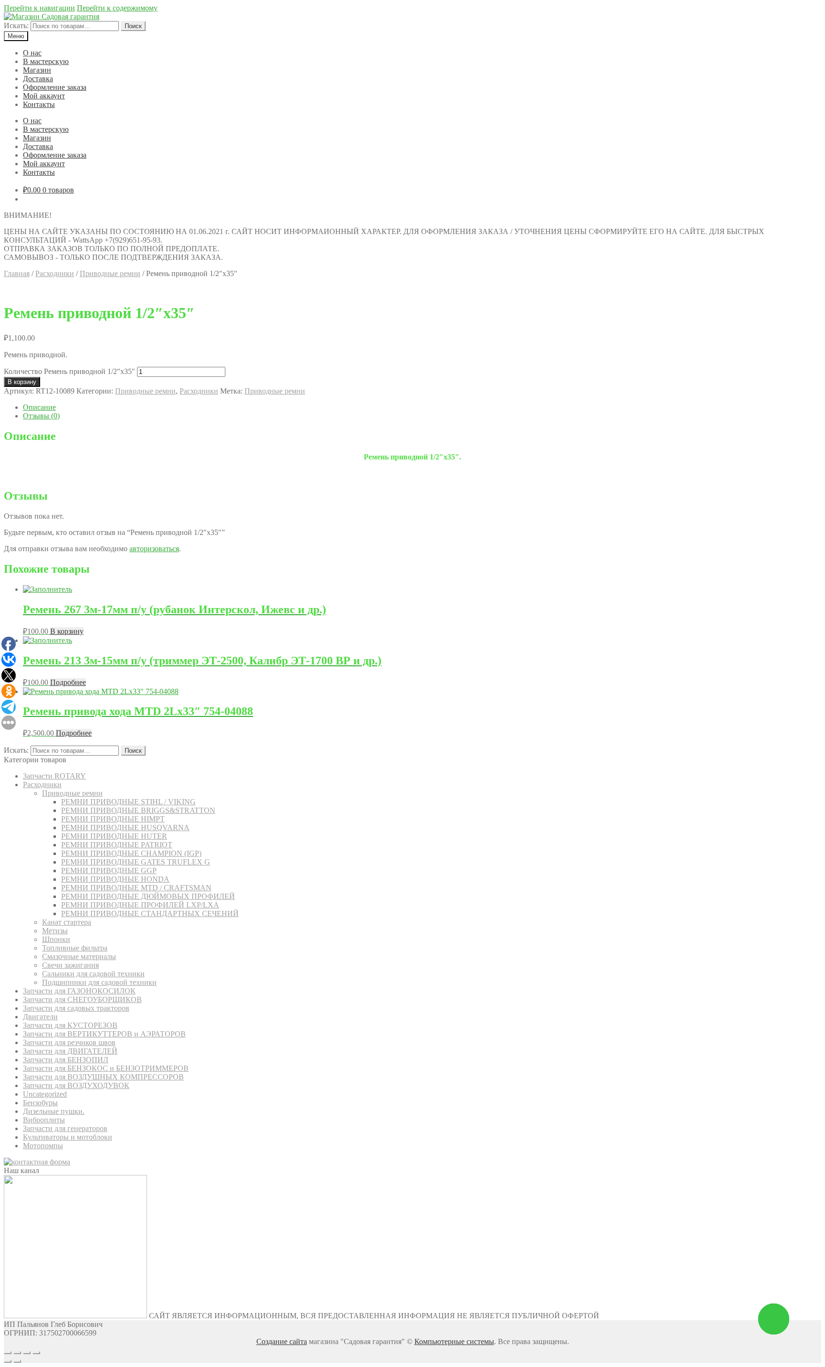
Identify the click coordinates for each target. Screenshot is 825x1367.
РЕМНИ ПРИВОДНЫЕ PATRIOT (116, 845)
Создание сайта (281, 1341)
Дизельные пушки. (54, 1111)
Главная (17, 273)
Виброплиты (44, 1120)
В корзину (22, 381)
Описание (39, 407)
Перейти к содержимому (117, 8)
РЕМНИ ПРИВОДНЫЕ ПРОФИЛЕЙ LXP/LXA (140, 905)
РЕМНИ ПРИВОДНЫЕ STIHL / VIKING (128, 802)
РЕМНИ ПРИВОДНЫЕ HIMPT (113, 819)
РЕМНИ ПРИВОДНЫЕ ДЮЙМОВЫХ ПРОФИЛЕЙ (148, 896)
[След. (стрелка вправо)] (17, 1361)
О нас (32, 53)
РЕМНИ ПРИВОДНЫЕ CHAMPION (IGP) (131, 853)
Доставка (38, 79)
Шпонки (56, 939)
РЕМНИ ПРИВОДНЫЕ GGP (109, 870)
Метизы (55, 931)
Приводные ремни (110, 273)
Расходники (54, 273)
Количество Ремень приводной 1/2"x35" (69, 371)
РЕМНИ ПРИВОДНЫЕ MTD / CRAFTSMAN (136, 888)
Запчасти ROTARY (54, 776)
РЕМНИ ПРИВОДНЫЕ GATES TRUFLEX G (135, 862)
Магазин (37, 70)
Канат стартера (66, 922)
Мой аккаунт (44, 96)
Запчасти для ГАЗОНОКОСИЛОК (79, 991)
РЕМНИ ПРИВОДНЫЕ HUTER (114, 836)
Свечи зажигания (70, 965)
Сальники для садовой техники (93, 974)
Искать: (16, 25)
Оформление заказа (54, 87)
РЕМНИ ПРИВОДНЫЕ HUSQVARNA (125, 827)
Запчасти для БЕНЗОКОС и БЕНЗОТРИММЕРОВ (106, 1068)
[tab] (422, 407)
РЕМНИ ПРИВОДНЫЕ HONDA (115, 879)
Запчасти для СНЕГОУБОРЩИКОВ (82, 999)
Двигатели (40, 1017)
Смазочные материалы (79, 956)
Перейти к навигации (39, 8)
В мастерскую (46, 61)
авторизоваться (154, 549)
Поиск (133, 26)
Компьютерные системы (454, 1341)
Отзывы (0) (41, 416)
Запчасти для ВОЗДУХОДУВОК (76, 1085)
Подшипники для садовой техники (99, 982)
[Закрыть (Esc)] (7, 1352)
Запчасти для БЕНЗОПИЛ (65, 1060)
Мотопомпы (43, 1146)
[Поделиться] (17, 1352)
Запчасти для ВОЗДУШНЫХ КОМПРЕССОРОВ (103, 1077)
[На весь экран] (27, 1352)
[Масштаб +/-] (36, 1352)
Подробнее (68, 682)
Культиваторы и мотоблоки (67, 1137)
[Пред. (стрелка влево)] (7, 1361)
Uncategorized (45, 1094)
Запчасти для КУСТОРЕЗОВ (70, 1025)
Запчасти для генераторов (65, 1128)
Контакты (39, 104)
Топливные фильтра (74, 948)
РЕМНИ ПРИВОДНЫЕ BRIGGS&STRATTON (138, 810)
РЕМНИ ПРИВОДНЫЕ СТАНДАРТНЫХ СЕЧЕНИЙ (150, 913)
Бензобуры (40, 1103)
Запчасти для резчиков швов (69, 1042)
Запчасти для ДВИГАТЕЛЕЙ (70, 1051)
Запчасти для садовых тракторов (76, 1008)
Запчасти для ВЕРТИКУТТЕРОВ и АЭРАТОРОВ (104, 1034)
